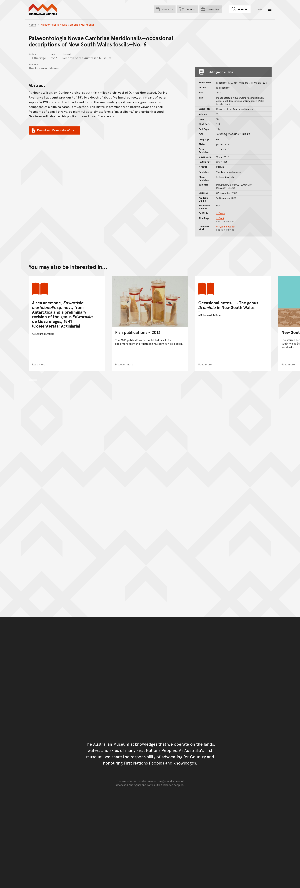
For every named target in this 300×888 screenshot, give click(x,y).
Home (32, 24)
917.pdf (220, 218)
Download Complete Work (55, 130)
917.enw (220, 213)
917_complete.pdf (225, 226)
